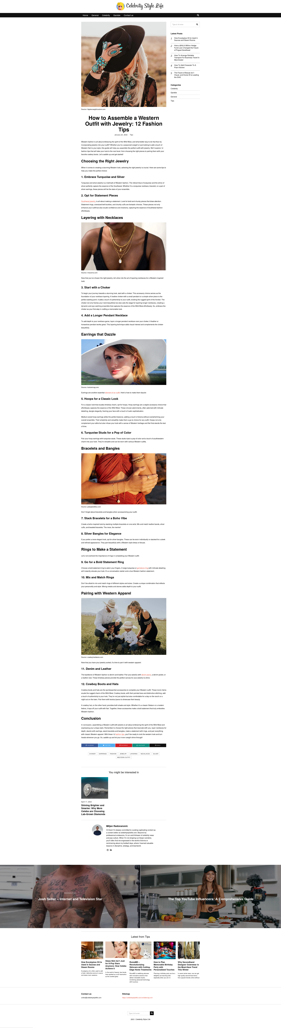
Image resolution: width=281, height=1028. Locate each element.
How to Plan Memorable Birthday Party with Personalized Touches (164, 966)
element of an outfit (112, 392)
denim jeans (146, 674)
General (95, 15)
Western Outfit (123, 757)
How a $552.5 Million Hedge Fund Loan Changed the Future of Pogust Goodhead (186, 47)
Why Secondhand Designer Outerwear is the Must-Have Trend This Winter (188, 966)
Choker (92, 754)
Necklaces (145, 754)
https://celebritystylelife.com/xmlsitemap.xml (137, 997)
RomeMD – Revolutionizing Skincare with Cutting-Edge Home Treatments (140, 966)
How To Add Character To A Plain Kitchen (185, 66)
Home (85, 15)
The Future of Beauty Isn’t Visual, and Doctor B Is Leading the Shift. (186, 75)
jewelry (123, 754)
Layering (133, 754)
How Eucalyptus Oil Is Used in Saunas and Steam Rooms (186, 39)
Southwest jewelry (88, 201)
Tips (131, 135)
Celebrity (106, 15)
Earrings (103, 754)
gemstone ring (142, 568)
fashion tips (119, 734)
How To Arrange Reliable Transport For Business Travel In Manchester (186, 57)
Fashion (113, 754)
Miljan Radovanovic (117, 826)
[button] (197, 24)
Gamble (116, 15)
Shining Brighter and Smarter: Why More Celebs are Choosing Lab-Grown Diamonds (93, 810)
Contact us (128, 15)
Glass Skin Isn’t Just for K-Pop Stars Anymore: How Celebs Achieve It (115, 964)
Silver (155, 754)
